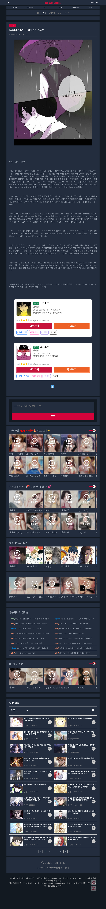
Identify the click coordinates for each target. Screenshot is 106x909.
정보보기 (72, 326)
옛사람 (36, 306)
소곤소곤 (41, 303)
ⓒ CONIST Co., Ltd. (53, 862)
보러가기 (34, 326)
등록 (53, 416)
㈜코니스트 (14, 878)
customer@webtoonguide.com (53, 883)
